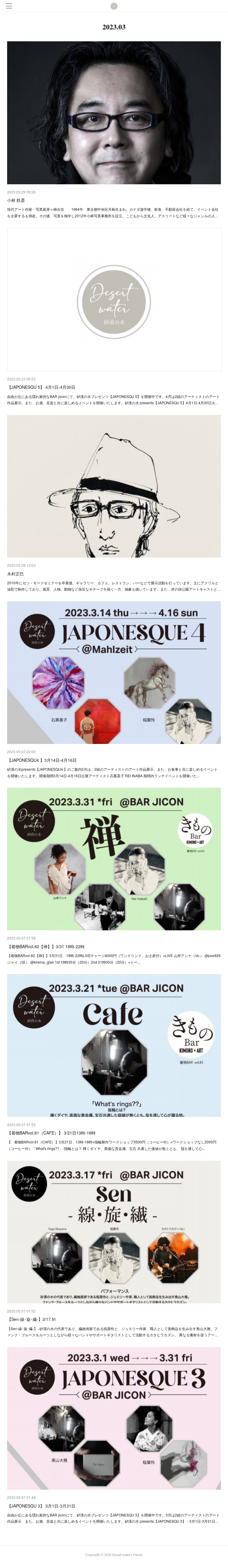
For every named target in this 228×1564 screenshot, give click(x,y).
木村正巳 (15, 574)
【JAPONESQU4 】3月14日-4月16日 (42, 760)
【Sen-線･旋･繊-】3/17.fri (31, 1319)
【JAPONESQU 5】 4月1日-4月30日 (41, 387)
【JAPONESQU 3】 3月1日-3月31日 (41, 1506)
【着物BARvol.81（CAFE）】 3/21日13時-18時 (51, 1133)
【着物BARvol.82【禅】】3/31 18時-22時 (46, 946)
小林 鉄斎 (16, 200)
